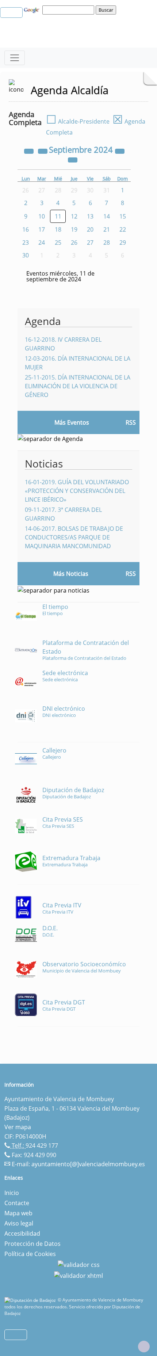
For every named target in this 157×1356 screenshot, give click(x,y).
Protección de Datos (32, 1244)
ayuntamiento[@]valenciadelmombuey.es (88, 1164)
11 (58, 216)
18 (58, 229)
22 (122, 229)
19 (74, 229)
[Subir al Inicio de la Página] (144, 1346)
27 (90, 242)
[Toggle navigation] (14, 58)
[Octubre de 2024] (72, 159)
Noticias (44, 463)
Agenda (43, 321)
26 (74, 242)
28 (106, 242)
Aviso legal (18, 1223)
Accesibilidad (22, 1233)
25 (58, 242)
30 (25, 255)
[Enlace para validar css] (79, 1264)
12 (74, 216)
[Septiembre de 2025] (120, 151)
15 (122, 216)
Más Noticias (70, 574)
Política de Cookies (30, 1254)
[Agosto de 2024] (43, 151)
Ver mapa (17, 1127)
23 (25, 242)
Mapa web (18, 1213)
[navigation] (69, 10)
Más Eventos (71, 422)
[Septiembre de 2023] (29, 151)
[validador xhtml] (78, 1275)
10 (41, 216)
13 (90, 216)
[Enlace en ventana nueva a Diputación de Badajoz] (31, 1300)
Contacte (16, 1203)
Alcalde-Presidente (78, 121)
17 (41, 229)
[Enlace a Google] (32, 9)
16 (25, 229)
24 (41, 242)
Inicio (11, 1193)
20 (90, 229)
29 (122, 242)
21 (106, 229)
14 (106, 216)
